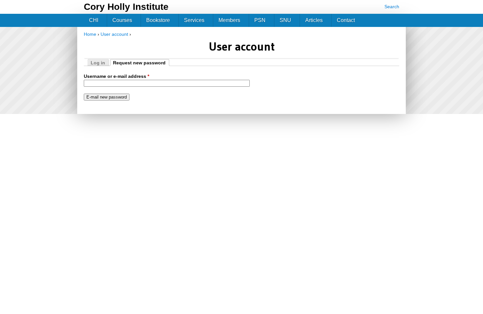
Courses (122, 20)
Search (391, 6)
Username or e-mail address (116, 76)
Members (229, 20)
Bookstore (158, 20)
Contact (346, 20)
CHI (93, 20)
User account (114, 34)
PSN (259, 20)
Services (194, 20)
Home (90, 34)
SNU (285, 20)
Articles (314, 20)
